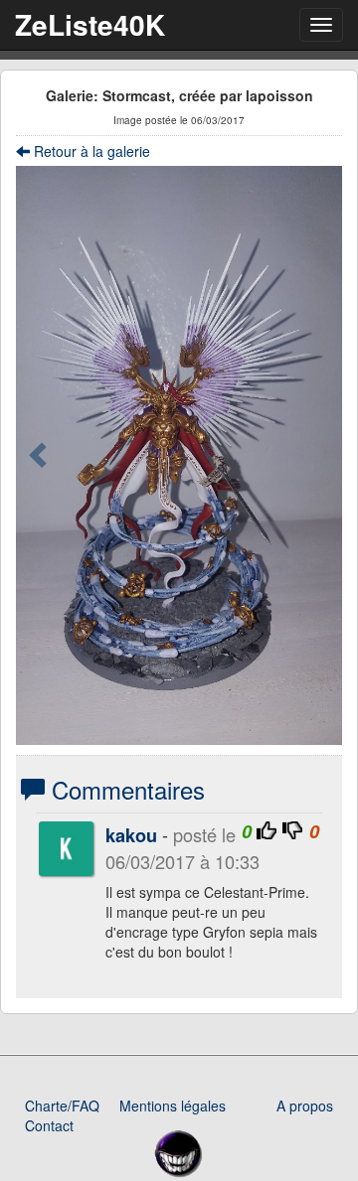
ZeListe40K (90, 24)
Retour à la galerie (90, 151)
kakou (131, 835)
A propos (304, 1105)
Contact (49, 1125)
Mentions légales (172, 1105)
